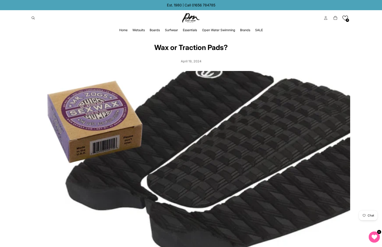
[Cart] (335, 18)
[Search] (33, 18)
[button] (345, 18)
